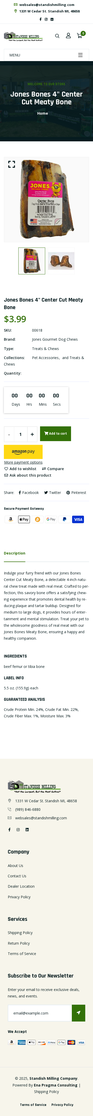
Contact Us (17, 875)
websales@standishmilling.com (46, 4)
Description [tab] (14, 553)
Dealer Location (21, 886)
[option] (46, 199)
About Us (15, 865)
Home (42, 113)
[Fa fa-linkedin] (52, 19)
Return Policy (19, 943)
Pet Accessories (45, 357)
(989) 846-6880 (28, 809)
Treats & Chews (45, 348)
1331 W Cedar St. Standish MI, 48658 (49, 11)
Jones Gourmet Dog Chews (55, 339)
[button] (23, 452)
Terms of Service (22, 953)
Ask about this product (30, 475)
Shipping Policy (20, 932)
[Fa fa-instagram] (46, 19)
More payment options (23, 462)
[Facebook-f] (40, 19)
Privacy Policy (19, 896)
